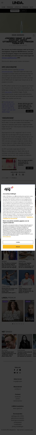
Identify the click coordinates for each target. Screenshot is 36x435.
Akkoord (18, 246)
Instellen (18, 242)
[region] (18, 217)
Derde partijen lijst (7, 236)
